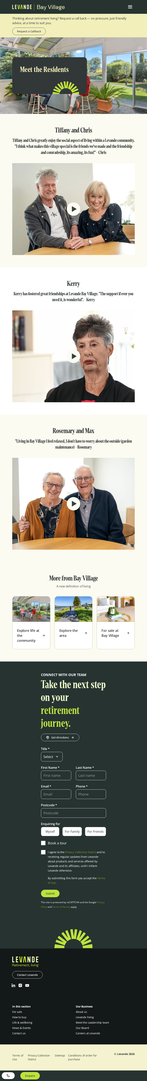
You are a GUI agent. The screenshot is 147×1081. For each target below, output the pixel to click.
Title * (45, 748)
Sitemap (60, 1055)
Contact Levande (27, 975)
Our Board (82, 1028)
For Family (72, 831)
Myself (50, 831)
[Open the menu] (130, 6)
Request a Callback (29, 31)
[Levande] (22, 8)
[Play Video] (73, 209)
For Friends (95, 831)
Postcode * (49, 805)
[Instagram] (20, 985)
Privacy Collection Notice (80, 852)
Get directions (60, 737)
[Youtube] (27, 985)
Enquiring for (50, 823)
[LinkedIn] (13, 985)
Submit (50, 893)
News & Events (21, 1028)
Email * (46, 786)
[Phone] (8, 1075)
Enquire (30, 1076)
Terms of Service (61, 906)
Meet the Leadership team (92, 1022)
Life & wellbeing (22, 1022)
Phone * (82, 786)
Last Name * (85, 767)
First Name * (50, 767)
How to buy (19, 1017)
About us (81, 1012)
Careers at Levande (88, 1033)
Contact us (19, 1033)
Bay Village (51, 7)
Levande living (85, 1017)
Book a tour (57, 843)
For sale (17, 1012)
